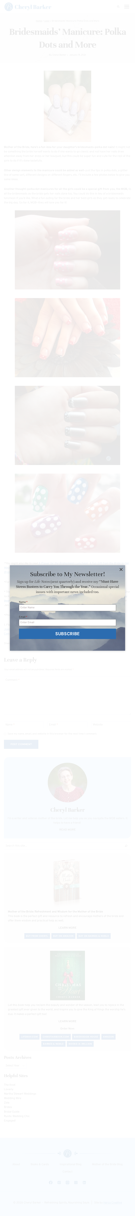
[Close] (121, 569)
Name (23, 602)
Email (23, 617)
